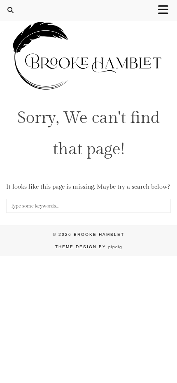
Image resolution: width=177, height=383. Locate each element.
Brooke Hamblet (99, 234)
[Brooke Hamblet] (88, 46)
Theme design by (88, 247)
